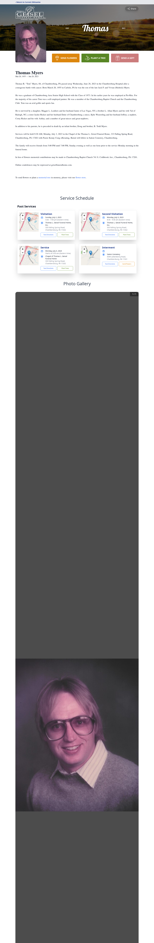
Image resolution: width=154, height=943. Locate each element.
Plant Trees (65, 235)
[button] (29, 219)
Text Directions (48, 235)
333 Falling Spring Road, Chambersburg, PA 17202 (55, 228)
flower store (81, 177)
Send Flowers (126, 264)
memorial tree (44, 177)
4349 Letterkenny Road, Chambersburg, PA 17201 (117, 258)
